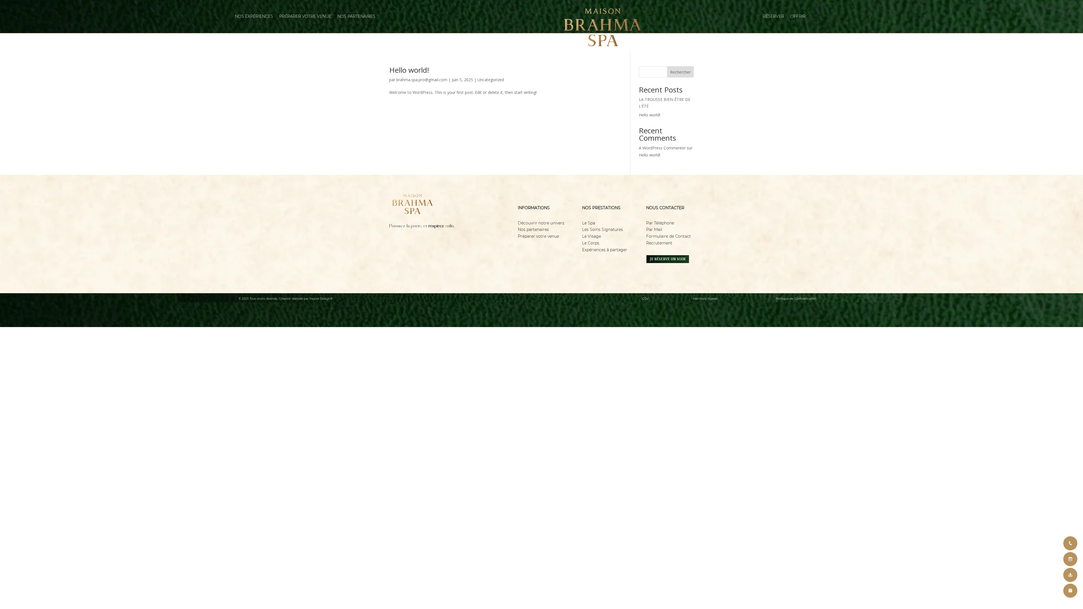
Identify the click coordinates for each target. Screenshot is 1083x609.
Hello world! (409, 70)
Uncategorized (490, 79)
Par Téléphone (660, 223)
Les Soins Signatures (602, 229)
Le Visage (591, 236)
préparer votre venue (305, 16)
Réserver (773, 16)
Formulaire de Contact (668, 236)
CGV (645, 299)
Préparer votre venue (538, 236)
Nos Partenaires (356, 16)
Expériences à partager (604, 249)
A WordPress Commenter (662, 148)
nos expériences (254, 16)
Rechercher (680, 72)
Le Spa (589, 223)
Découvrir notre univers (541, 223)
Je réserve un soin (668, 259)
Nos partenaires (533, 229)
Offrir (797, 16)
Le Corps (590, 243)
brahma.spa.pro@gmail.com (421, 79)
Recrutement (659, 243)
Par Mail (654, 229)
